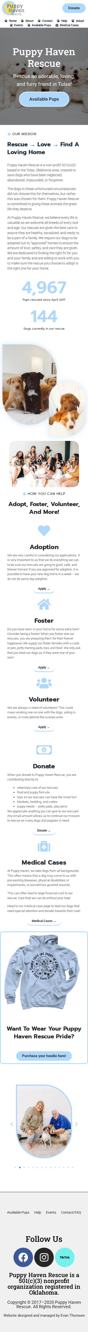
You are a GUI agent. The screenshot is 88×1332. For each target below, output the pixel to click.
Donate (44, 766)
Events (51, 1212)
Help (37, 1212)
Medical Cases (44, 862)
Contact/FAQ (71, 1212)
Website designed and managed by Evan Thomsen (44, 1315)
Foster (44, 620)
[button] (12, 1124)
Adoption (44, 547)
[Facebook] (23, 1257)
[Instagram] (44, 1257)
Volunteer (44, 699)
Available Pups (18, 1212)
